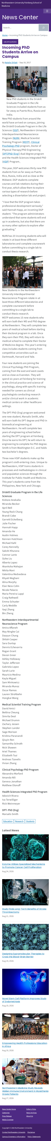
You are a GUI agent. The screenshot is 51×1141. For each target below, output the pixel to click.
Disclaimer (31, 1132)
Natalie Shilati (11, 62)
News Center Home (9, 1109)
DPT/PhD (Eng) (11, 154)
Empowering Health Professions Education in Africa (24, 1045)
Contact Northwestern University (13, 1132)
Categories (6, 1113)
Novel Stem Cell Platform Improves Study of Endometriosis (24, 1000)
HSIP (5, 162)
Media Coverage (7, 1119)
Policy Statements (34, 1136)
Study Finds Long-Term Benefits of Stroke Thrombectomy (24, 910)
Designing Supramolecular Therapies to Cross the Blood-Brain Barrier (23, 955)
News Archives (31, 1113)
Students (30, 821)
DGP (15, 130)
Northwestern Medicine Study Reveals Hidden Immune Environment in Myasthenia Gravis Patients (25, 1091)
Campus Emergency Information (13, 1136)
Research (19, 821)
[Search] (43, 27)
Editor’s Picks (31, 1109)
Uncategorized (10, 42)
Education (8, 821)
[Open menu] (47, 11)
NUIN (16, 138)
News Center (20, 17)
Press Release (7, 1116)
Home (5, 35)
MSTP (26, 142)
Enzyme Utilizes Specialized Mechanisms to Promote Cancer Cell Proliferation (23, 866)
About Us (29, 1116)
